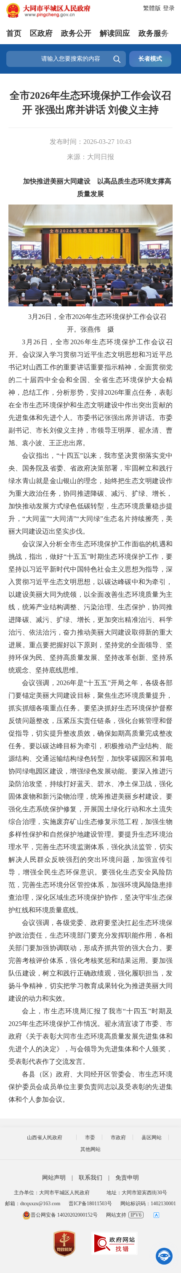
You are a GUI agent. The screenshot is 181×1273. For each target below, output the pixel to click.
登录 (169, 8)
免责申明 (127, 1178)
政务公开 (76, 33)
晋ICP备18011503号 (90, 1204)
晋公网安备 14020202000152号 (64, 1215)
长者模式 (150, 59)
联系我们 (90, 1178)
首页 (13, 33)
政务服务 (153, 33)
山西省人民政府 (44, 1137)
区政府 (41, 33)
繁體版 (152, 8)
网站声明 (54, 1178)
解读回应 (115, 33)
